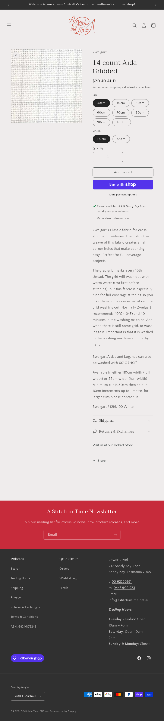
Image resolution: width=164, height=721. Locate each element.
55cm (121, 139)
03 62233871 (122, 582)
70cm (121, 112)
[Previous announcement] (8, 4)
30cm (101, 103)
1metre (121, 122)
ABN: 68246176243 (23, 626)
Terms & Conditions (24, 617)
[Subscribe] (115, 535)
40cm (121, 103)
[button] (9, 25)
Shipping (116, 87)
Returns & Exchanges (25, 607)
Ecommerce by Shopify (63, 711)
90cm (101, 122)
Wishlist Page (69, 578)
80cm (140, 112)
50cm (140, 103)
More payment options (123, 194)
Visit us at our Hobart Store (113, 445)
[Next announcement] (155, 4)
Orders (64, 568)
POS (42, 711)
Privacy (16, 597)
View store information (113, 218)
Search (15, 568)
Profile (64, 588)
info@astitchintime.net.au (129, 600)
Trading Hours (20, 578)
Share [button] (102, 460)
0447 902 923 (124, 588)
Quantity (98, 148)
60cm (101, 112)
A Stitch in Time (30, 711)
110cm (101, 139)
